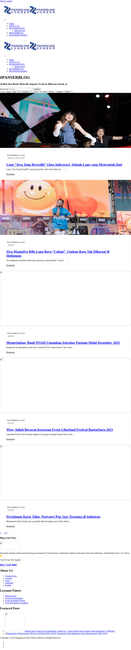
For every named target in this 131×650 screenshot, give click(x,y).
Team (7, 581)
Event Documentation (14, 598)
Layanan (8, 578)
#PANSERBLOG (16, 33)
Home (11, 24)
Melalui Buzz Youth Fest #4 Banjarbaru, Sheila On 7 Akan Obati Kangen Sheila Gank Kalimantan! (65, 631)
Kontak (8, 585)
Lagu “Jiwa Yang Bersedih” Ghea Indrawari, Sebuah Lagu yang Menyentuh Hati (64, 164)
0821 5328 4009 (8, 565)
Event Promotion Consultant (16, 603)
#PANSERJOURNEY (18, 35)
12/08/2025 (110, 631)
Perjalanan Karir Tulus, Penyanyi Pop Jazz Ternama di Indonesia (53, 516)
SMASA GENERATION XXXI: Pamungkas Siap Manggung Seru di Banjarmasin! (64, 633)
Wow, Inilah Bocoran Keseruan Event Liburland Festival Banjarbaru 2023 (59, 429)
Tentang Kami (11, 576)
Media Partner (11, 596)
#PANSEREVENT (17, 28)
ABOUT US (14, 26)
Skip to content (6, 1)
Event (11, 423)
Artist (11, 158)
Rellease (20, 158)
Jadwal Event (19, 30)
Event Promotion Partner (15, 600)
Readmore (10, 174)
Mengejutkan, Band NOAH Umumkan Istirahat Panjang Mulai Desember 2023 (63, 343)
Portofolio (9, 583)
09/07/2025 (102, 633)
